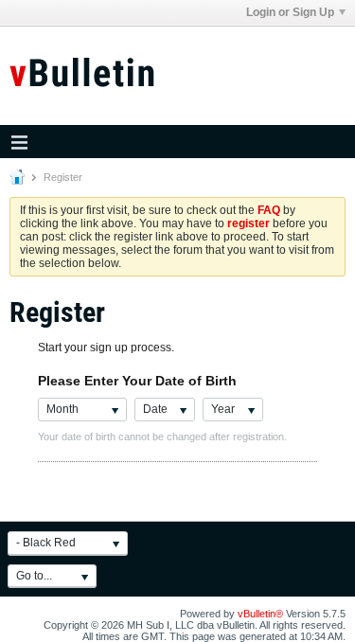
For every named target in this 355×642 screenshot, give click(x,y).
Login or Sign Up (290, 12)
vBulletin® (260, 613)
